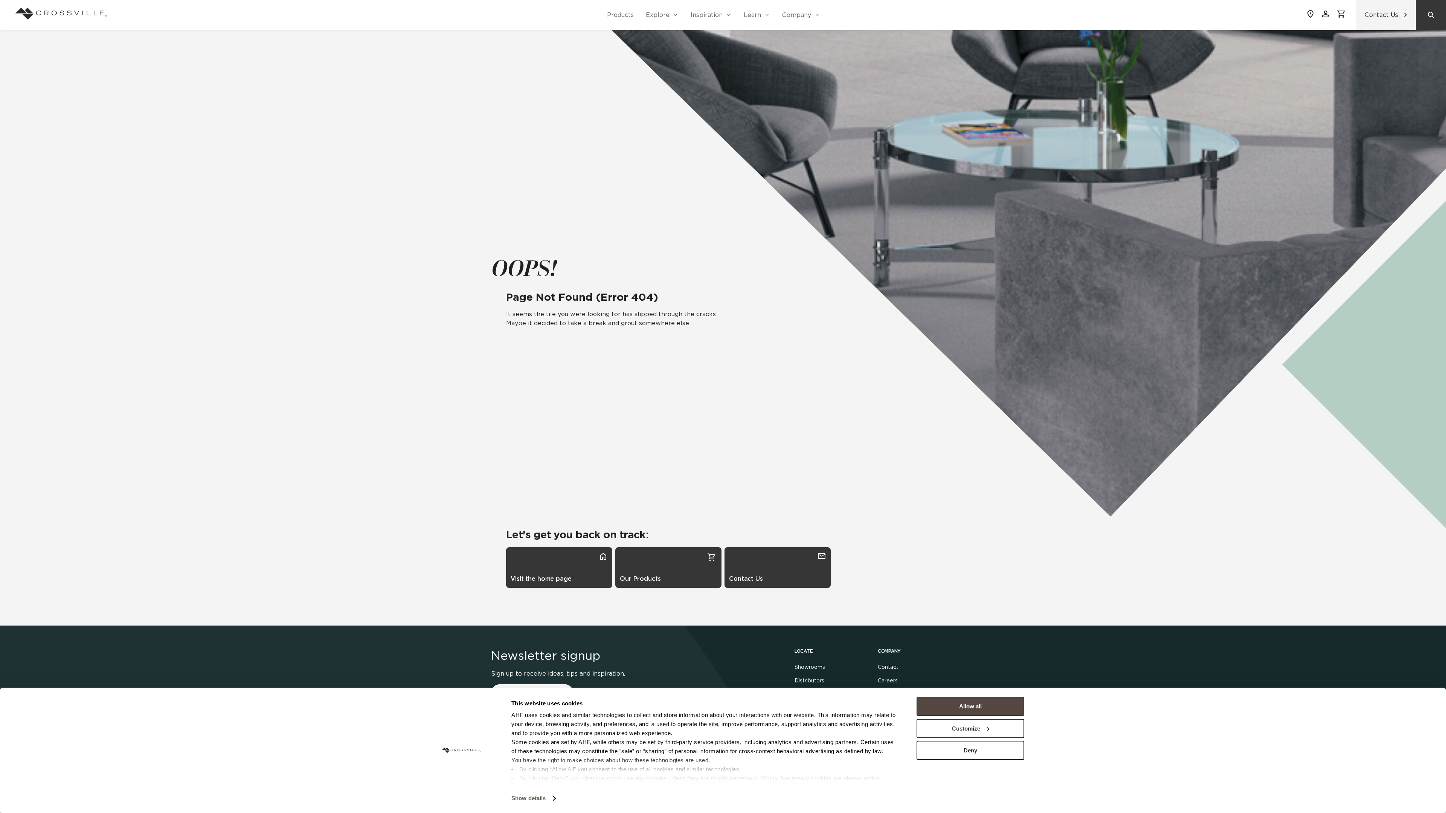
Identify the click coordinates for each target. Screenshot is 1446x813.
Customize (966, 728)
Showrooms (810, 667)
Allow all (970, 706)
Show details (528, 798)
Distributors (809, 681)
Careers (888, 681)
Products (620, 14)
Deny (970, 750)
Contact (888, 667)
